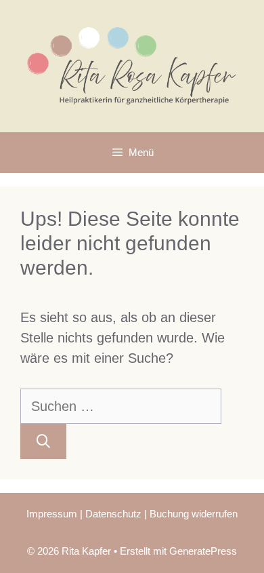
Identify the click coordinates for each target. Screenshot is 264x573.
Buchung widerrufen (194, 513)
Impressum (51, 513)
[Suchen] (43, 441)
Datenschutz (113, 513)
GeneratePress (203, 551)
